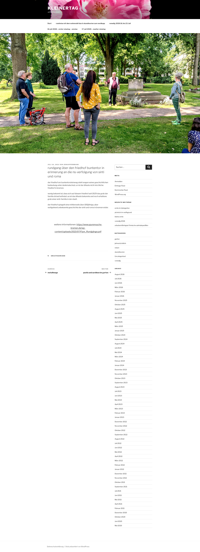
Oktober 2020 (120, 517)
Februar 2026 (120, 292)
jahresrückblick (120, 243)
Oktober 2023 (120, 378)
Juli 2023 (118, 391)
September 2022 (121, 435)
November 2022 (121, 426)
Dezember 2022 (121, 422)
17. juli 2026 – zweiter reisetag (94, 29)
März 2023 (119, 409)
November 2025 (121, 300)
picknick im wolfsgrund (123, 212)
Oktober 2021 (120, 482)
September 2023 (121, 383)
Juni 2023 (118, 396)
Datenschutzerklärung (55, 546)
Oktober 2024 (120, 335)
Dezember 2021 (121, 474)
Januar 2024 (119, 365)
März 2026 (119, 287)
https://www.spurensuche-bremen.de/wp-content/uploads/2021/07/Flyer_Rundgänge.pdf (78, 228)
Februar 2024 (120, 361)
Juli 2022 (118, 443)
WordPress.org (120, 194)
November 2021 (121, 478)
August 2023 (119, 387)
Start (49, 23)
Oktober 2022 (120, 430)
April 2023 (118, 404)
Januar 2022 (119, 469)
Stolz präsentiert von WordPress (77, 546)
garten (117, 239)
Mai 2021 (118, 500)
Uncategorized (58, 256)
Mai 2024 (118, 352)
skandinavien (120, 252)
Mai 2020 (118, 526)
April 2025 (118, 322)
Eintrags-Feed (120, 186)
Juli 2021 (118, 491)
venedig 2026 (120, 221)
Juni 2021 (118, 495)
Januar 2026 (119, 296)
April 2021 (118, 504)
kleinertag (63, 8)
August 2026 (119, 274)
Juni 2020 (118, 521)
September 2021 (121, 487)
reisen (117, 248)
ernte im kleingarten (122, 208)
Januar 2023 (119, 417)
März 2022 (119, 461)
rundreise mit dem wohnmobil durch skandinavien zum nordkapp (80, 23)
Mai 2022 (118, 452)
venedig (118, 261)
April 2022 (118, 456)
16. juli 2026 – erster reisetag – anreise (62, 29)
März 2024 (119, 357)
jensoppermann (71, 164)
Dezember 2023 (121, 370)
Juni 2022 (118, 448)
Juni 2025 (118, 313)
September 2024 (121, 339)
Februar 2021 (120, 508)
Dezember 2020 (121, 513)
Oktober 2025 (120, 305)
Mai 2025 (118, 318)
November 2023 (121, 374)
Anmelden (118, 181)
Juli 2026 (118, 279)
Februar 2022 (120, 465)
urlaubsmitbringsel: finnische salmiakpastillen (131, 225)
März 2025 (119, 326)
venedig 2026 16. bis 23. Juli (120, 23)
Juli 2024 (118, 348)
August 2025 (119, 309)
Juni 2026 (118, 283)
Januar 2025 (119, 331)
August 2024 (119, 344)
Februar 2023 (120, 413)
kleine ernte (119, 217)
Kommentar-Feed (121, 190)
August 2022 (119, 439)
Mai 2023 (118, 400)
